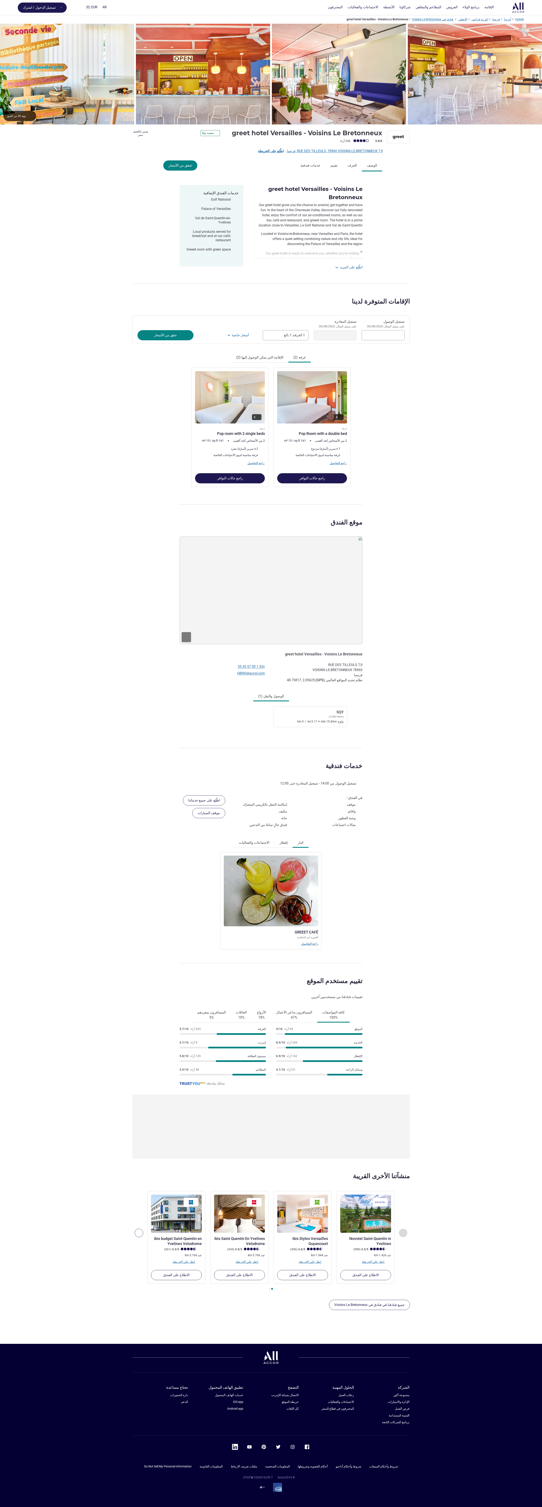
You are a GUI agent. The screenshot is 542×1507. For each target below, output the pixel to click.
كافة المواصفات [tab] (333, 1014)
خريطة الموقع (290, 1402)
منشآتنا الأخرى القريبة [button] (381, 1176)
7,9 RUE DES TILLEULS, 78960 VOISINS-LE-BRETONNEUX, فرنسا (334, 151)
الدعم (184, 1402)
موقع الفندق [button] (346, 522)
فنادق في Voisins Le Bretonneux (433, 19)
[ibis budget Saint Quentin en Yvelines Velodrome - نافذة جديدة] (176, 1214)
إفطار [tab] (283, 843)
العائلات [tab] (241, 1014)
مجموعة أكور (401, 1395)
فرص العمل (402, 1408)
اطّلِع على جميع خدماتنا (204, 800)
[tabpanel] (271, 427)
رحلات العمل (346, 1395)
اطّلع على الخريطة (271, 151)
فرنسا (496, 19)
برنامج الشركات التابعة (395, 1422)
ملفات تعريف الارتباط (244, 1466)
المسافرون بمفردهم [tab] (211, 1014)
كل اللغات (292, 1408)
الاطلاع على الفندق (366, 1275)
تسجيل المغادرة (338, 324)
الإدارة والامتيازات (398, 1402)
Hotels (519, 19)
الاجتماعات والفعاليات (341, 1402)
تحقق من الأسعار (180, 165)
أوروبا (507, 19)
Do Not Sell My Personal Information (168, 1466)
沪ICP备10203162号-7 (258, 1477)
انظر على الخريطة (373, 1261)
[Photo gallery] (271, 74)
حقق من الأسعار (165, 335)
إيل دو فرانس (479, 19)
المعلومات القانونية (211, 1466)
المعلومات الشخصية (277, 1466)
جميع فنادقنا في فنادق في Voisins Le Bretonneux (369, 1305)
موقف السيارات (209, 813)
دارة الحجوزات (179, 1395)
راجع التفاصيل (309, 943)
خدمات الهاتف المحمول (229, 1395)
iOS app (238, 1402)
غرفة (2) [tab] (299, 357)
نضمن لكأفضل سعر (140, 133)
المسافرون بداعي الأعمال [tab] (294, 1014)
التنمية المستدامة (399, 1415)
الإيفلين (462, 19)
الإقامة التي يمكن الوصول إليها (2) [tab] (259, 357)
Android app (235, 1408)
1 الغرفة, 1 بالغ (294, 335)
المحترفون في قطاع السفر (337, 1408)
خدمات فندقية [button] (344, 766)
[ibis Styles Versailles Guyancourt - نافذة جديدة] (302, 1214)
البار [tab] (300, 843)
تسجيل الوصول (386, 324)
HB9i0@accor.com (251, 673)
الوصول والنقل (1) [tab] (271, 696)
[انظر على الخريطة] (271, 590)
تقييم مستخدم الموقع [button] (334, 981)
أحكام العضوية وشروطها (313, 1466)
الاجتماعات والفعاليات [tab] (254, 843)
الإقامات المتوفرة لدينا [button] (381, 301)
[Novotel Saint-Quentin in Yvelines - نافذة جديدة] (365, 1214)
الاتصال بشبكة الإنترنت (285, 1395)
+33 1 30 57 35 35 (251, 667)
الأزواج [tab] (261, 1014)
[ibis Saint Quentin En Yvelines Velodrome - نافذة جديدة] (239, 1214)
